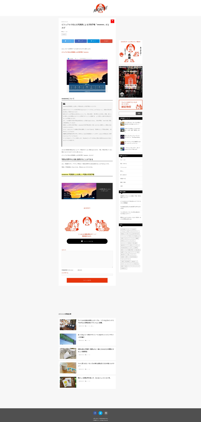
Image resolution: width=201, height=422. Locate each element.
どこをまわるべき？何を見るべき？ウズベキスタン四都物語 (130, 202)
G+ (106, 41)
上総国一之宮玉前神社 (125, 261)
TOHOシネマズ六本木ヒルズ (134, 236)
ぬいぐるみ (128, 252)
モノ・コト (65, 31)
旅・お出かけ (123, 174)
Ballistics (122, 233)
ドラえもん (123, 231)
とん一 (128, 229)
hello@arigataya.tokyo (103, 418)
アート (133, 252)
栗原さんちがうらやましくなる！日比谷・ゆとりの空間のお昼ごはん (130, 218)
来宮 (131, 245)
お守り (131, 247)
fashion (122, 240)
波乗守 (122, 252)
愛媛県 (137, 238)
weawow (64, 34)
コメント (64, 249)
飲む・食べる (123, 163)
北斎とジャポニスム (125, 238)
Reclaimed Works (124, 247)
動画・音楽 (123, 182)
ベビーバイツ (129, 263)
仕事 (121, 186)
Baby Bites (138, 249)
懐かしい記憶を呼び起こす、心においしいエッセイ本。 (94, 378)
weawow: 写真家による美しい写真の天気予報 (78, 174)
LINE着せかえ (123, 268)
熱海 (122, 249)
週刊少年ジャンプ (124, 245)
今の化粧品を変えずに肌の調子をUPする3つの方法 (130, 207)
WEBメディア (127, 266)
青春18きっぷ (134, 261)
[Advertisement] (72, 300)
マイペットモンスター (130, 240)
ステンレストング (135, 266)
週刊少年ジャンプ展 (125, 254)
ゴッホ (132, 238)
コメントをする (88, 241)
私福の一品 (123, 178)
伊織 (122, 266)
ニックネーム (65, 272)
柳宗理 (136, 247)
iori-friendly (123, 229)
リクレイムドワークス (125, 259)
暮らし (122, 171)
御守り (127, 256)
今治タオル (136, 263)
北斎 (138, 252)
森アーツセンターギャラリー (133, 231)
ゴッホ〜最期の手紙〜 (129, 249)
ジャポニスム (136, 245)
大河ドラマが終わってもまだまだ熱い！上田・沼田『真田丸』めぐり (132, 130)
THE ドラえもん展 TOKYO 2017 (132, 233)
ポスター (123, 263)
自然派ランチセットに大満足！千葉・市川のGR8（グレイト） (130, 196)
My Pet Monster (133, 256)
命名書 (122, 256)
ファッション (123, 167)
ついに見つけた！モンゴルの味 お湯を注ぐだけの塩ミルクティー (130, 213)
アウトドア (133, 254)
